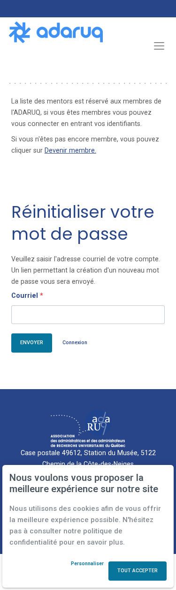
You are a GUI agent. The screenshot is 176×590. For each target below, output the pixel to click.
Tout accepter (137, 571)
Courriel (27, 295)
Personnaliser (87, 564)
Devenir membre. (70, 150)
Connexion (74, 342)
